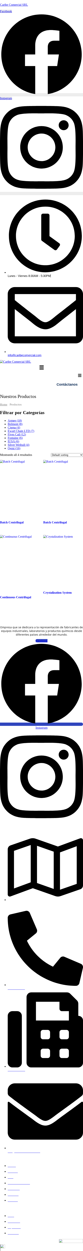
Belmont (15, 424)
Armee (15, 420)
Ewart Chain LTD (21, 431)
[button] (41, 368)
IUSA (13, 441)
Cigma (14, 427)
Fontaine (15, 438)
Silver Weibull (18, 444)
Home (3, 404)
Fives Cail (17, 434)
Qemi (14, 448)
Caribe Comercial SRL (14, 4)
